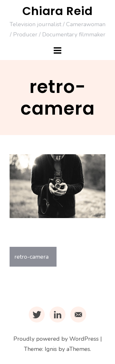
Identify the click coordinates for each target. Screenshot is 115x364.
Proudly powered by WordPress (56, 339)
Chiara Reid (57, 11)
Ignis (51, 349)
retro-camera (31, 257)
